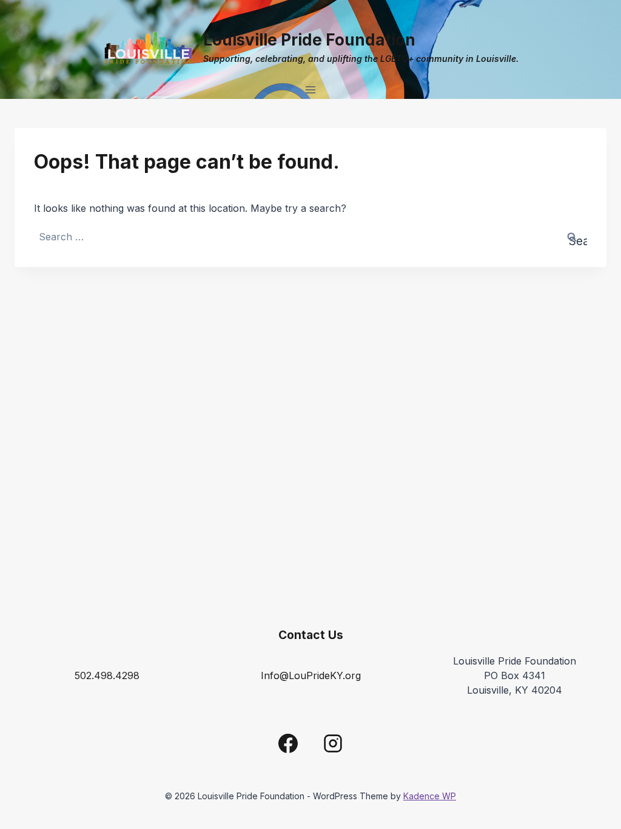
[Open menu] (311, 89)
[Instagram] (333, 743)
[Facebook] (288, 743)
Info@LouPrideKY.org (311, 675)
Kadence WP (429, 796)
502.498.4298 (107, 675)
